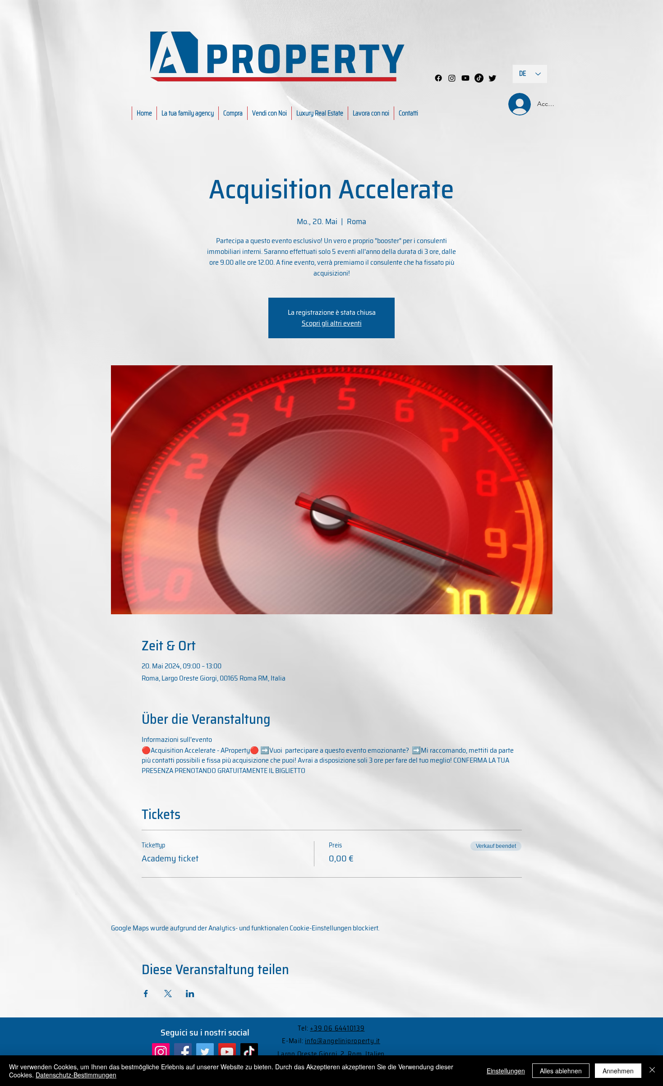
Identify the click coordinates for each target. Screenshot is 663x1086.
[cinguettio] (492, 78)
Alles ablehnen (561, 1070)
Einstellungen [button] (506, 1070)
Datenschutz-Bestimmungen (76, 1074)
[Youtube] (465, 78)
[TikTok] (249, 1052)
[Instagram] (451, 78)
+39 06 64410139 (337, 1028)
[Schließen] (652, 1071)
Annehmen (618, 1070)
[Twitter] (205, 1052)
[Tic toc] (478, 78)
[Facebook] (438, 78)
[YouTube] (227, 1052)
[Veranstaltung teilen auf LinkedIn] (190, 993)
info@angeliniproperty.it (342, 1040)
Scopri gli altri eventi (332, 323)
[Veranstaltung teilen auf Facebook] (146, 993)
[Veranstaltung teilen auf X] (168, 993)
